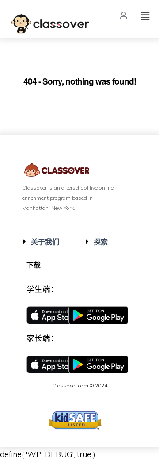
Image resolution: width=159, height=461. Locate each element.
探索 (101, 241)
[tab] (49, 241)
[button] (124, 16)
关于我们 (45, 241)
